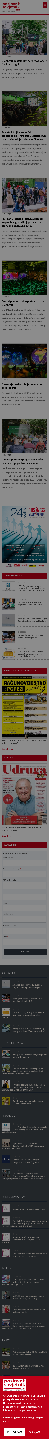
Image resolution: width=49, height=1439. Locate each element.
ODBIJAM (34, 1432)
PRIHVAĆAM (14, 1432)
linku (34, 1410)
